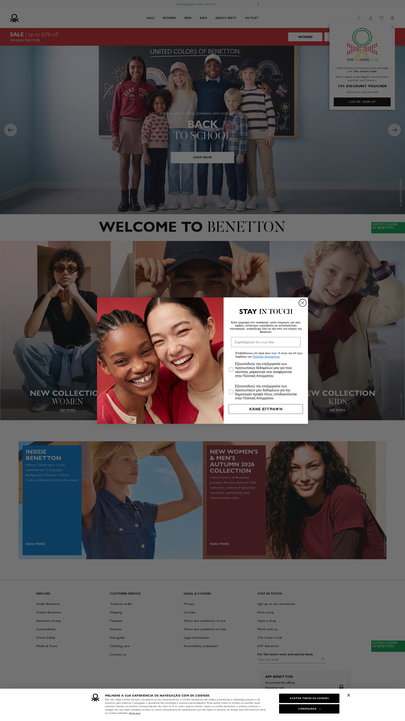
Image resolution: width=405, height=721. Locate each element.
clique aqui (134, 713)
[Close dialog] (302, 302)
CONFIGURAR (307, 708)
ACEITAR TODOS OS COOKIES (309, 698)
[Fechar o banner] (348, 695)
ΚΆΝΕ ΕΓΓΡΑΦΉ (265, 409)
